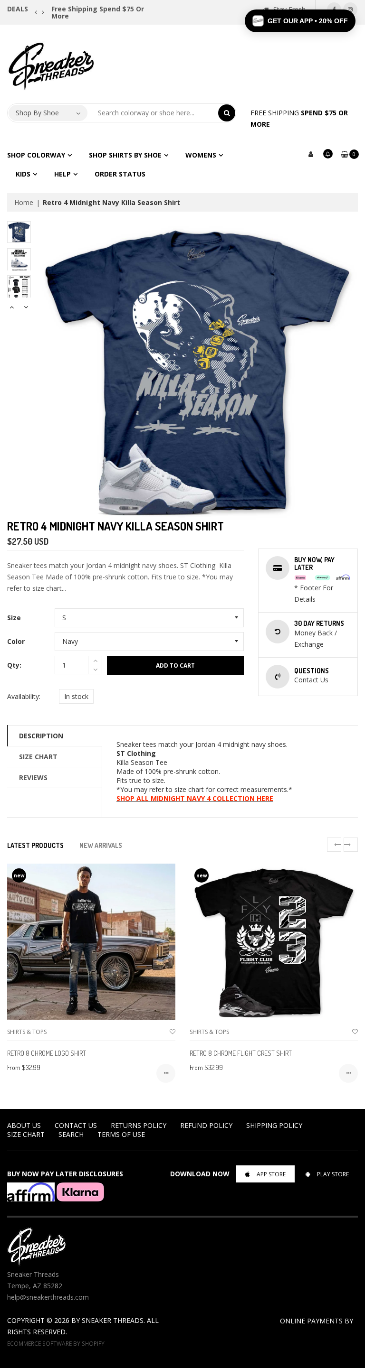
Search (71, 1134)
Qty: (14, 665)
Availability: (23, 696)
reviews (33, 777)
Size (14, 617)
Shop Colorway (36, 154)
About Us (24, 1125)
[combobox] (153, 113)
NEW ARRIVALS (100, 845)
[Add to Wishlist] (172, 1032)
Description (41, 735)
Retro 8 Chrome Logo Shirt (46, 1053)
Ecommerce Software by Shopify (56, 1343)
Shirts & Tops (27, 1032)
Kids (23, 173)
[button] (300, 20)
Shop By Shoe (37, 112)
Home (23, 202)
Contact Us (76, 1125)
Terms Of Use (121, 1134)
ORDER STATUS (120, 173)
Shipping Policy (274, 1125)
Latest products (35, 845)
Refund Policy (206, 1125)
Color (16, 641)
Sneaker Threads (113, 1320)
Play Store (333, 1174)
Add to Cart (175, 665)
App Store (271, 1174)
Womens (200, 154)
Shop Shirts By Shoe (125, 154)
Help (62, 173)
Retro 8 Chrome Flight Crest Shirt (241, 1053)
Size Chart (38, 756)
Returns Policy (138, 1125)
